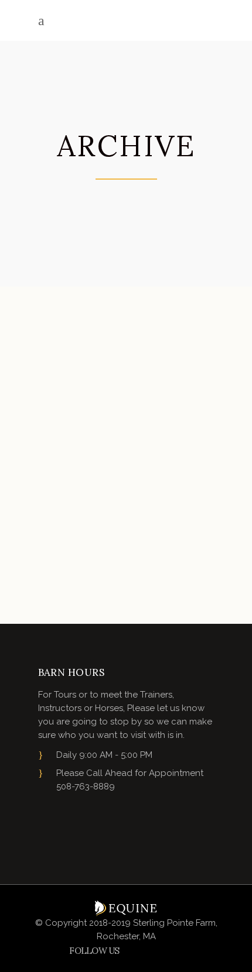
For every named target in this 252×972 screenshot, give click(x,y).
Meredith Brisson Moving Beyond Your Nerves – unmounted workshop (124, 484)
